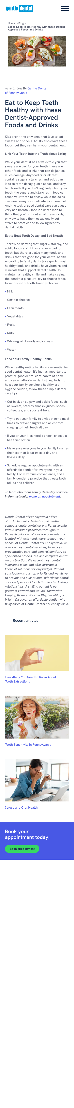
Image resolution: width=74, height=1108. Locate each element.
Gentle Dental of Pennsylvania (26, 90)
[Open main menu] (65, 8)
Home (11, 23)
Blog (21, 23)
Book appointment (22, 849)
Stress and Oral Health (21, 807)
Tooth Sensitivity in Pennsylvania (28, 744)
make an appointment (44, 496)
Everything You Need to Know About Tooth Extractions (30, 679)
